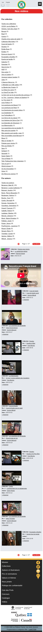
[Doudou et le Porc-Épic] (11, 464)
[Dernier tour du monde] (11, 545)
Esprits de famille (7, 59)
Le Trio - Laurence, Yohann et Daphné (14, 97)
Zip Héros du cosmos (8, 174)
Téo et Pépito (5, 158)
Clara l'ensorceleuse (12, 328)
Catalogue (6, 598)
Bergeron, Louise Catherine (10, 188)
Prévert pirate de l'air (12, 438)
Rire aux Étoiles (6, 146)
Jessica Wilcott (32, 295)
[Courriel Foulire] (38, 567)
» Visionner (25, 299)
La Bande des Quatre (8, 87)
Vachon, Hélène (6, 236)
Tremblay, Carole (7, 233)
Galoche (4, 62)
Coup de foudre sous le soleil (14, 408)
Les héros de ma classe (9, 118)
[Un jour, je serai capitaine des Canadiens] (11, 374)
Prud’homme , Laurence (9, 226)
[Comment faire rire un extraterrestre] (11, 485)
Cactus (3, 36)
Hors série (4, 72)
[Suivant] (20, 244)
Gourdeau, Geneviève (8, 205)
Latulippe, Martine (7, 213)
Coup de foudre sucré (33, 293)
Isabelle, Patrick (6, 210)
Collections (6, 566)
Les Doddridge (6, 113)
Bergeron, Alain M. (7, 185)
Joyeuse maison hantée (9, 77)
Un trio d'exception (7, 169)
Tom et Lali (5, 163)
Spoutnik (4, 153)
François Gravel (20, 253)
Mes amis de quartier (8, 130)
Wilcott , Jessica (6, 238)
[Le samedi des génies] (5, 259)
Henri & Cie (5, 67)
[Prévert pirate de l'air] (11, 434)
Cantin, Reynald (6, 200)
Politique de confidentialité (12, 586)
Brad (3, 34)
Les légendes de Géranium (10, 123)
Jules (3, 79)
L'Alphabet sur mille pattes (10, 85)
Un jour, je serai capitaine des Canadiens (17, 378)
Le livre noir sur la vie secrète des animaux (15, 95)
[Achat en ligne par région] (38, 576)
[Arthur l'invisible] (11, 515)
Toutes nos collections (8, 23)
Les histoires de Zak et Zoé (10, 120)
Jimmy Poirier (11, 490)
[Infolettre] (38, 571)
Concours (5, 594)
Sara (3, 148)
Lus (3, 2)
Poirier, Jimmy (6, 223)
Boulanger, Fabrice (7, 195)
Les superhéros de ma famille (11, 128)
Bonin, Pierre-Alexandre (9, 193)
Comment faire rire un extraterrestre (17, 488)
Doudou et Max (31, 343)
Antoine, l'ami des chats (9, 29)
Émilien (3, 52)
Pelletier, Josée (6, 221)
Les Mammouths (7, 125)
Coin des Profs (7, 590)
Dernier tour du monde (33, 534)
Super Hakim (5, 156)
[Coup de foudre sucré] (11, 304)
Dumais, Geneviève (7, 203)
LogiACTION (32, 629)
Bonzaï (3, 31)
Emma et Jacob (6, 54)
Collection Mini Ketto (8, 41)
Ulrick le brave (6, 166)
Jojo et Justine (6, 74)
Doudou (4, 46)
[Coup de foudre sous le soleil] (11, 404)
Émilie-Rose (5, 49)
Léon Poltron (5, 102)
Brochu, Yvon (5, 198)
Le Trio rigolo (5, 100)
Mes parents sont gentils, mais (11, 133)
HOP (3, 69)
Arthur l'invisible (10, 518)
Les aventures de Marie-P (10, 105)
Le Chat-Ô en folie (7, 92)
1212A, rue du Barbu (8, 26)
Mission (5, 562)
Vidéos (4, 602)
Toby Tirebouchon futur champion (12, 161)
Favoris (8, 2)
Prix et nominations (9, 574)
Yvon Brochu (31, 345)
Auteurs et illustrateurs (11, 570)
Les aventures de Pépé (9, 107)
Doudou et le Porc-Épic (33, 454)
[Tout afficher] (35, 244)
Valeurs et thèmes (9, 578)
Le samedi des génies (21, 251)
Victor (3, 171)
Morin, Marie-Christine (8, 218)
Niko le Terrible (6, 140)
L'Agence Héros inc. (8, 82)
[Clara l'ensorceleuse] (11, 324)
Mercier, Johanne (7, 216)
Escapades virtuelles (8, 57)
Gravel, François (6, 208)
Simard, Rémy (6, 231)
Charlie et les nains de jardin (10, 39)
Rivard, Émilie (6, 228)
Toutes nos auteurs (7, 183)
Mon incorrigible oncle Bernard (11, 135)
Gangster (4, 64)
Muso (3, 138)
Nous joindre (7, 582)
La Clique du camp (7, 90)
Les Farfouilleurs (7, 115)
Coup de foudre (6, 44)
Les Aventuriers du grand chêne (12, 110)
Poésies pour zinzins (8, 143)
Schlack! (4, 151)
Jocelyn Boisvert (11, 330)
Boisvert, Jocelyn (7, 190)
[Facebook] (38, 563)
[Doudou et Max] (11, 354)
